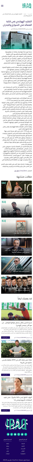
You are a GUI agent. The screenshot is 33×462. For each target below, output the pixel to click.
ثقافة (25, 14)
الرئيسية (30, 14)
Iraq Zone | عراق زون (20, 170)
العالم (23, 451)
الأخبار (23, 446)
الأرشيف (23, 448)
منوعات (8, 453)
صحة (8, 448)
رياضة (7, 446)
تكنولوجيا (23, 453)
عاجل (8, 451)
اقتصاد (23, 443)
